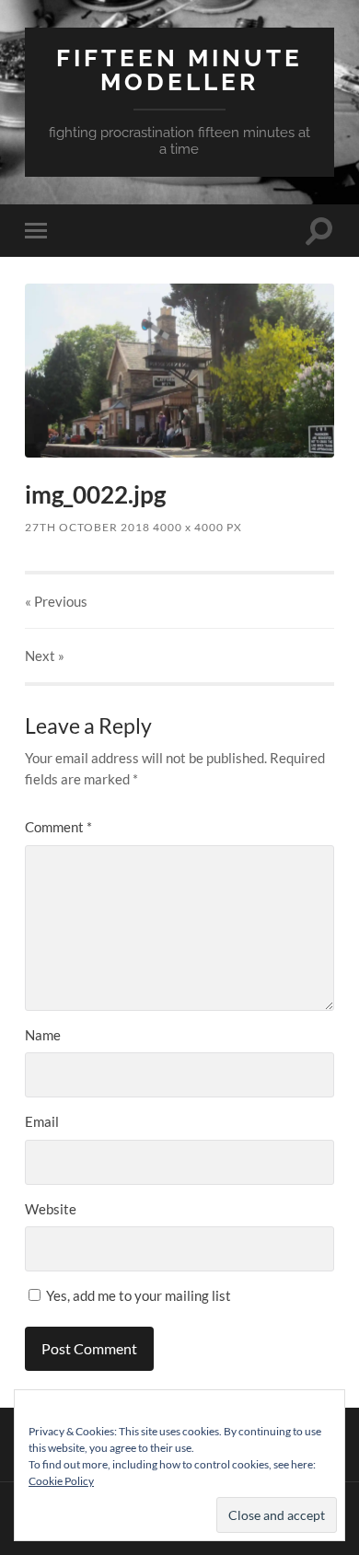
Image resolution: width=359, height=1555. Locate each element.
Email (42, 1121)
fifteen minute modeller (179, 69)
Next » (44, 655)
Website (50, 1209)
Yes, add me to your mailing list (137, 1295)
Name (43, 1035)
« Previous (56, 601)
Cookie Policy (61, 1481)
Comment (58, 826)
